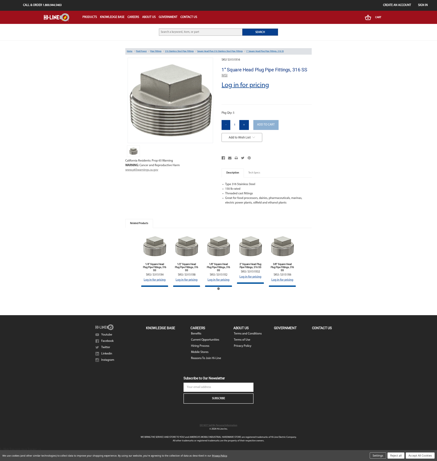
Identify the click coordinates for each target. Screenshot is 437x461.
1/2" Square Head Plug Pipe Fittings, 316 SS (186, 267)
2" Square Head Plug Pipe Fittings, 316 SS (250, 266)
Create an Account (397, 5)
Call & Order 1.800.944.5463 (42, 5)
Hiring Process (200, 346)
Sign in (423, 5)
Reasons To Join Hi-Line (206, 358)
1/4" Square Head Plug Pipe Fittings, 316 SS (154, 267)
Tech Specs (254, 173)
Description (232, 173)
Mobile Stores (199, 352)
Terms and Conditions (248, 333)
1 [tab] (218, 288)
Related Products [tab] (139, 223)
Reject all (396, 455)
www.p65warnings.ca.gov (141, 170)
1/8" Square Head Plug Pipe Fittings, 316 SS (218, 267)
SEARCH (260, 32)
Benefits (196, 333)
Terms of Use (242, 339)
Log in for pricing (245, 85)
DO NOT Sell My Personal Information (218, 425)
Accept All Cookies (420, 455)
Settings (378, 455)
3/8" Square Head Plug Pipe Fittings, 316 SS (282, 267)
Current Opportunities (205, 339)
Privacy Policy (242, 346)
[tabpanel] (155, 260)
